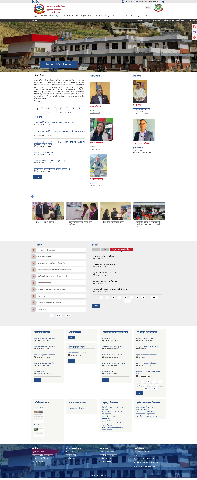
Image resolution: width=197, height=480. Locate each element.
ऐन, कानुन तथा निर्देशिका (121, 249)
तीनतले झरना (37, 425)
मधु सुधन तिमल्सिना (96, 179)
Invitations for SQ (107, 371)
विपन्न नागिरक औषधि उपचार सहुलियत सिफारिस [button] (52, 289)
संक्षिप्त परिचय (38, 75)
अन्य (96, 306)
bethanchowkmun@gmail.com (147, 462)
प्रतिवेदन (101, 16)
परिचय (43, 16)
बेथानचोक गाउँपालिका (77, 408)
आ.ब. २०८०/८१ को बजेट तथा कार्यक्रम (44, 363)
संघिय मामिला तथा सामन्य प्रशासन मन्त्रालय (113, 407)
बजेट (96, 249)
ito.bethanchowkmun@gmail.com (145, 466)
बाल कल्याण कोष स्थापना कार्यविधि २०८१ (106, 281)
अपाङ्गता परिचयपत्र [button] (44, 283)
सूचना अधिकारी (138, 148)
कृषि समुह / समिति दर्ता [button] (44, 256)
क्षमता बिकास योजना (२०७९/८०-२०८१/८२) (79, 353)
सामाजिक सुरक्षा (71, 455)
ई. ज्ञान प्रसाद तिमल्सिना (141, 143)
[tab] (59, 250)
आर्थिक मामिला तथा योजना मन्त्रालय (145, 407)
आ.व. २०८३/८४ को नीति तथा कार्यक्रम (44, 338)
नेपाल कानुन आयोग (106, 414)
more (37, 177)
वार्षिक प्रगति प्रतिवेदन (107, 452)
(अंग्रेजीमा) (109, 430)
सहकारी (34, 465)
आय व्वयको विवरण (39, 371)
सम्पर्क (133, 16)
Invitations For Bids (132, 20)
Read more (38, 101)
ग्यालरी (125, 16)
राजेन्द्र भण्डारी (138, 105)
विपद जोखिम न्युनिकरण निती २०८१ (104, 256)
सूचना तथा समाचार (38, 452)
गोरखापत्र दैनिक (106, 418)
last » (69, 113)
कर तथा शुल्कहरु (37, 461)
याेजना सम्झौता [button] (42, 309)
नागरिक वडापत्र (71, 458)
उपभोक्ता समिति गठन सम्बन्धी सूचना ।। (49, 160)
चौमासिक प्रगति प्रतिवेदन (108, 455)
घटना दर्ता (69, 452)
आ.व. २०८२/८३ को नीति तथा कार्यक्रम (44, 346)
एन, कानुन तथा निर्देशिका (40, 458)
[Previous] (34, 214)
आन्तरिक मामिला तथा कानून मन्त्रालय (145, 414)
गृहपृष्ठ (36, 16)
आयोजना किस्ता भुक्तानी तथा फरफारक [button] (49, 302)
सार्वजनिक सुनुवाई (106, 458)
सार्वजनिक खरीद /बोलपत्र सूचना (42, 455)
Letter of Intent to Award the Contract (114, 355)
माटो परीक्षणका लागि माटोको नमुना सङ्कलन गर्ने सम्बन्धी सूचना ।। (59, 132)
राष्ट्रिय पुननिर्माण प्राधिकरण (109, 416)
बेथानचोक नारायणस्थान (40, 407)
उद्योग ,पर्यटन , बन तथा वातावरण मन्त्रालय (146, 416)
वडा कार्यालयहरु (54, 16)
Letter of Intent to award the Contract (114, 363)
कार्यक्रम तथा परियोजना (70, 16)
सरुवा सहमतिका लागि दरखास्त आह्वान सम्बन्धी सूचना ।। (159, 20)
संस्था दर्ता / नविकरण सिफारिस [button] (47, 250)
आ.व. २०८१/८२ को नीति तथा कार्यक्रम (44, 355)
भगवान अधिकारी (95, 106)
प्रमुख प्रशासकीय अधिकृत (141, 109)
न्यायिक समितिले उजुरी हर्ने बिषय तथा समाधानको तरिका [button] (54, 270)
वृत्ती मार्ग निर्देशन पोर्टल (145, 16)
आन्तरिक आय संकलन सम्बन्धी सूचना (111, 346)
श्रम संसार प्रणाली (106, 421)
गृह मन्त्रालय (105, 409)
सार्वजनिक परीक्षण (105, 461)
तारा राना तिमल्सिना (96, 143)
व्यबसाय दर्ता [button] (41, 296)
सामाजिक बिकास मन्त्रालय (142, 409)
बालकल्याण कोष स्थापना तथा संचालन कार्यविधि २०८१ (110, 289)
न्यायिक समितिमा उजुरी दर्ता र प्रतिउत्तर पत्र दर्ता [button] (52, 276)
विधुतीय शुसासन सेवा (88, 16)
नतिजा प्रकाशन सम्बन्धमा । (45, 152)
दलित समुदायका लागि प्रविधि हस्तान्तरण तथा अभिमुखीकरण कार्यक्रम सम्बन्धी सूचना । (59, 143)
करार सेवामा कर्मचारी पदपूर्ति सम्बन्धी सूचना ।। (52, 169)
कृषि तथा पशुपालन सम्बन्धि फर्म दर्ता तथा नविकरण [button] (52, 263)
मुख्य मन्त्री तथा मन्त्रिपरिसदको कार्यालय (146, 411)
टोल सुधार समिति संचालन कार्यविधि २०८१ (106, 265)
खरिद (105, 249)
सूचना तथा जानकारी (113, 16)
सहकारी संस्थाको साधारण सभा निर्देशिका (105, 273)
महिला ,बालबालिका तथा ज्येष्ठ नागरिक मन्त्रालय (114, 411)
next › (60, 113)
